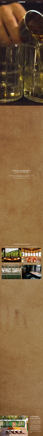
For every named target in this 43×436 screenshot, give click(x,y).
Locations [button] (4, 2)
